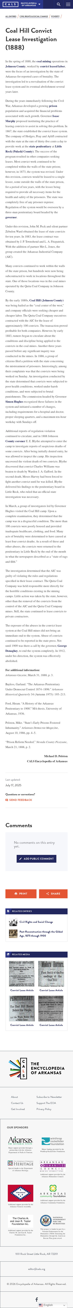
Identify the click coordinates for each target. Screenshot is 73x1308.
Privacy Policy (43, 1109)
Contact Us (17, 1103)
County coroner (15, 441)
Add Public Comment (39, 859)
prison (53, 106)
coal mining (43, 61)
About (14, 1097)
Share (55, 894)
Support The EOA (46, 1103)
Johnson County (15, 66)
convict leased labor (52, 66)
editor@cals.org (36, 1269)
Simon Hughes (14, 401)
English (48, 1305)
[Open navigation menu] (68, 4)
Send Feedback (20, 800)
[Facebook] (36, 1299)
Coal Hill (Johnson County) (46, 300)
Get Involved (18, 1109)
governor (11, 217)
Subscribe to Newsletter (49, 1097)
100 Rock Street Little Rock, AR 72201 (36, 1254)
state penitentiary (40, 146)
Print (23, 894)
